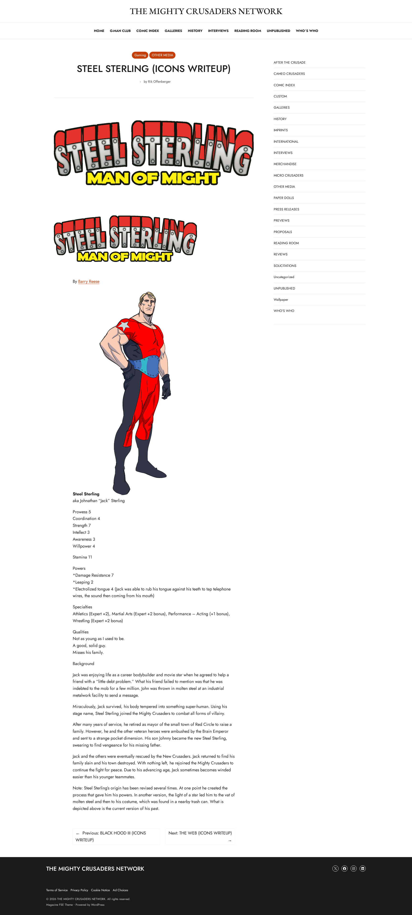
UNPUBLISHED (284, 288)
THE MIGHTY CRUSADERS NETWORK (206, 11)
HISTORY (280, 119)
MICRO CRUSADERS (289, 175)
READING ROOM (286, 243)
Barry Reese (88, 281)
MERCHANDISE (285, 164)
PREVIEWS (281, 220)
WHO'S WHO (284, 310)
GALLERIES (282, 107)
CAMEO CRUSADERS (289, 73)
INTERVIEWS (283, 152)
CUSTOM (280, 96)
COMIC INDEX (284, 85)
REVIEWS (281, 254)
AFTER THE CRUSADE (290, 62)
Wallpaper (281, 299)
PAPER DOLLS (284, 197)
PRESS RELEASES (286, 209)
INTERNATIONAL (286, 141)
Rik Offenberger (159, 81)
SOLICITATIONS (285, 265)
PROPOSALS (283, 231)
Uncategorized (284, 276)
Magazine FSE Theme (59, 905)
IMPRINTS (281, 130)
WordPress (97, 905)
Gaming (140, 55)
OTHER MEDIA (162, 55)
